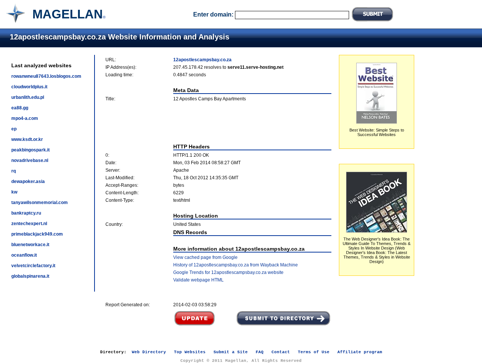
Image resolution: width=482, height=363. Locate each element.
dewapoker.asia (28, 181)
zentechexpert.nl (29, 223)
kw (14, 192)
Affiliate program (359, 352)
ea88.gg (19, 107)
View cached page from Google (205, 257)
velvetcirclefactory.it (33, 265)
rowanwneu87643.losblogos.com (46, 76)
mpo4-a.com (24, 118)
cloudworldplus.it (29, 86)
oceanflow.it (24, 255)
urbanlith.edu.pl (27, 97)
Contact (281, 352)
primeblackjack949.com (37, 234)
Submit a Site (231, 352)
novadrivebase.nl (29, 160)
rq (13, 171)
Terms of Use (313, 352)
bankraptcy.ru (26, 213)
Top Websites (190, 352)
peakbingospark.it (30, 150)
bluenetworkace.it (30, 244)
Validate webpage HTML (198, 280)
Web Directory (149, 352)
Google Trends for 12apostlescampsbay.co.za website (228, 272)
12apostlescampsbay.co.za (202, 59)
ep (14, 129)
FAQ (260, 352)
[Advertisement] (218, 122)
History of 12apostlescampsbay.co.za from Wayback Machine (235, 265)
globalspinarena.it (30, 276)
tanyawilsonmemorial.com (39, 202)
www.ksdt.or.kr (27, 139)
